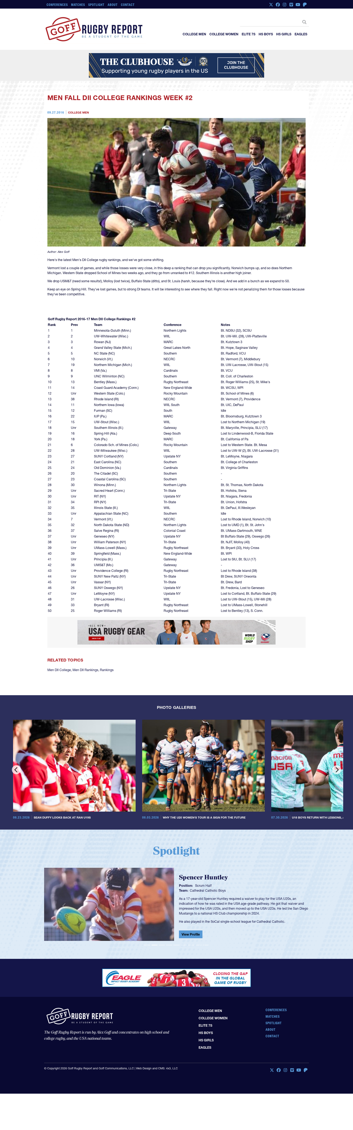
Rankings (107, 670)
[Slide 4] (169, 945)
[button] (64, 906)
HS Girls (283, 34)
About (113, 5)
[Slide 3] (162, 945)
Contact (128, 5)
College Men (194, 34)
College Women (223, 34)
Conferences (57, 5)
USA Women (199, 890)
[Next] (336, 769)
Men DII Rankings (85, 670)
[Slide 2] (154, 945)
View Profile (191, 935)
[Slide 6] (184, 945)
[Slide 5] (176, 945)
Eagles (301, 34)
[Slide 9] (206, 945)
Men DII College (59, 670)
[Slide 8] (198, 945)
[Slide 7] (191, 945)
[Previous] (16, 769)
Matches (78, 5)
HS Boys (266, 34)
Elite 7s (248, 34)
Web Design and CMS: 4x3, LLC (157, 1068)
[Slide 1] (147, 945)
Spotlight (96, 5)
